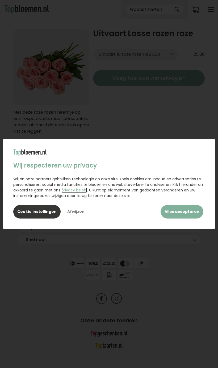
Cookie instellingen (37, 211)
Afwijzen (76, 211)
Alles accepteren (182, 211)
